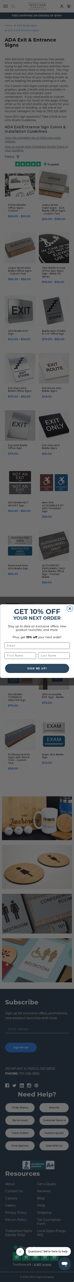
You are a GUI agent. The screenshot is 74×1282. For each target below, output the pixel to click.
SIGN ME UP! (37, 668)
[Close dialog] (69, 608)
